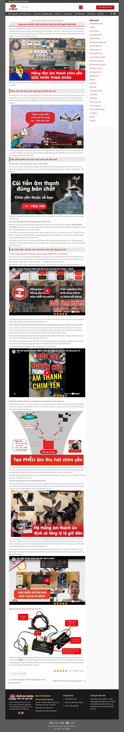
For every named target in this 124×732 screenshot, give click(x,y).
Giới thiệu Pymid (71, 699)
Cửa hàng (37, 14)
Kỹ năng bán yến (95, 72)
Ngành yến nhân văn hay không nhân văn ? (68, 681)
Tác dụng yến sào (96, 91)
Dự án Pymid (94, 31)
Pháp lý (92, 79)
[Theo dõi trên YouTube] (114, 14)
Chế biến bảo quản (96, 23)
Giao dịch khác (95, 38)
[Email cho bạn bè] (17, 674)
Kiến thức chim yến (37, 20)
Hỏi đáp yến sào (95, 50)
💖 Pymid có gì (25, 14)
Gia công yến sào (96, 35)
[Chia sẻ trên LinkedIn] (25, 674)
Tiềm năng (93, 98)
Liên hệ (100, 14)
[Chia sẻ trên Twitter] (14, 674)
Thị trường (67, 14)
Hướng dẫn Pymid (96, 53)
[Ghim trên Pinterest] (21, 674)
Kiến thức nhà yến (48, 20)
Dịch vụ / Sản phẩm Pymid (74, 702)
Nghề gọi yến (47, 14)
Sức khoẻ (93, 87)
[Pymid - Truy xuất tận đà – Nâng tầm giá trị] (13, 7)
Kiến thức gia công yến (97, 64)
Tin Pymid (91, 14)
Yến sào (58, 14)
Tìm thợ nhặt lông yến (97, 109)
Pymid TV (93, 83)
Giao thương (80, 14)
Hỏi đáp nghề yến (96, 46)
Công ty (92, 27)
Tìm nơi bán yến (95, 106)
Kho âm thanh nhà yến (97, 57)
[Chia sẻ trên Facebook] (10, 674)
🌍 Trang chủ (13, 14)
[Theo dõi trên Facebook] (111, 14)
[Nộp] (81, 7)
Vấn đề (92, 117)
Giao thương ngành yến (98, 42)
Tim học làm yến (95, 102)
